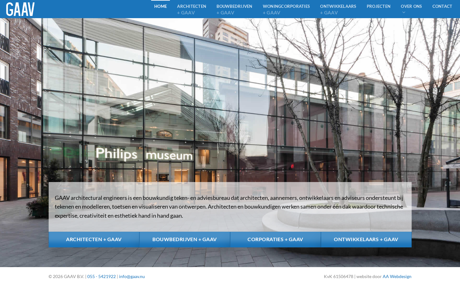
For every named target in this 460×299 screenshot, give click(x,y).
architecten (191, 9)
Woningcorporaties (286, 9)
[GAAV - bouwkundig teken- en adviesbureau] (36, 9)
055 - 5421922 (101, 276)
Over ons (411, 6)
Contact (442, 6)
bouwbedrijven (234, 9)
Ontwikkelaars (338, 9)
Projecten (379, 6)
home (160, 6)
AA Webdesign (397, 276)
